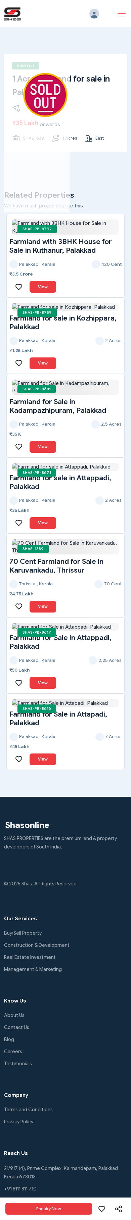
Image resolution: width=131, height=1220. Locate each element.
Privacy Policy (18, 1122)
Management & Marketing (33, 969)
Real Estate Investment (30, 957)
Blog (9, 1039)
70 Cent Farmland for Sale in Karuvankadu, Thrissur (56, 566)
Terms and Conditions (28, 1110)
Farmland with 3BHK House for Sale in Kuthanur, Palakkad (60, 246)
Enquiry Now (48, 1208)
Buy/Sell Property (23, 933)
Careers (13, 1051)
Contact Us (16, 1027)
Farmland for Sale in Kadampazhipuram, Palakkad (57, 406)
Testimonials (18, 1064)
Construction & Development (37, 945)
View (43, 286)
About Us (14, 1015)
